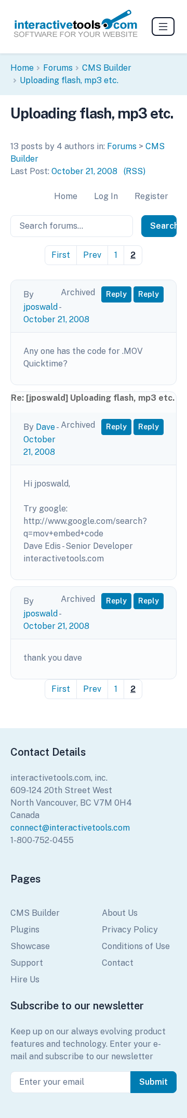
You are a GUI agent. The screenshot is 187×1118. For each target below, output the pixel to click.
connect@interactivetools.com (70, 828)
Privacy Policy (130, 930)
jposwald (40, 307)
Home (22, 68)
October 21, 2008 (84, 171)
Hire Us (24, 979)
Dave (45, 427)
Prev (92, 255)
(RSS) (134, 171)
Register (151, 196)
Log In (106, 196)
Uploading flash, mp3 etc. (69, 80)
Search (163, 226)
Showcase (30, 946)
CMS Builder (106, 68)
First (60, 255)
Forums (58, 68)
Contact (117, 963)
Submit (153, 1082)
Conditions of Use (136, 946)
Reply (116, 294)
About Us (120, 913)
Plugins (24, 930)
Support (26, 963)
